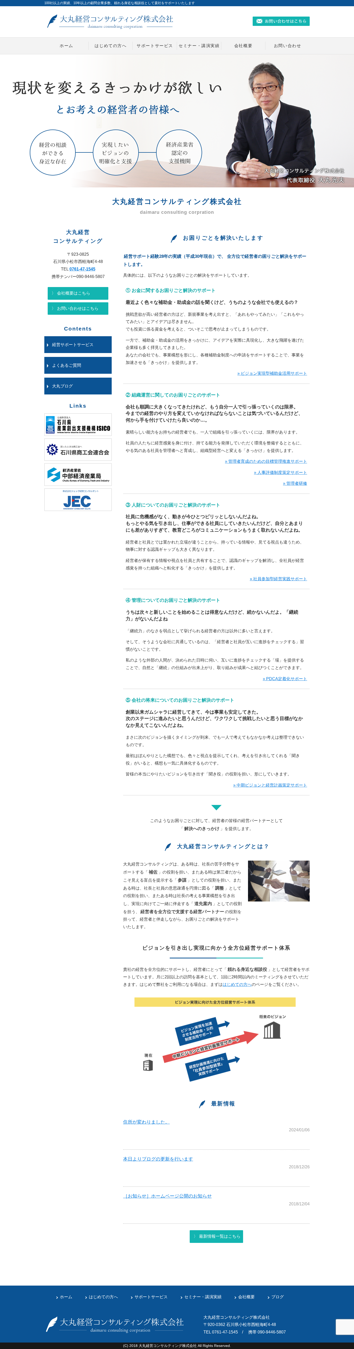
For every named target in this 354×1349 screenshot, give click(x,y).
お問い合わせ (287, 45)
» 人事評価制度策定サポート (280, 472)
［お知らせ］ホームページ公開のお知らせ (167, 1196)
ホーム (66, 45)
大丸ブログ (62, 386)
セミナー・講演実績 (199, 45)
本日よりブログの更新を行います (158, 1159)
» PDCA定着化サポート (285, 679)
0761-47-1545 (82, 269)
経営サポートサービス (73, 344)
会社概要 (243, 45)
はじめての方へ (110, 45)
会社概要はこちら (73, 293)
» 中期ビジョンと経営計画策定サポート (270, 785)
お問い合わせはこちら (77, 308)
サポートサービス (155, 45)
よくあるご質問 (66, 365)
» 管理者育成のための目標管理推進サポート (266, 461)
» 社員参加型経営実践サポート (278, 579)
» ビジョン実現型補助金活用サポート (272, 373)
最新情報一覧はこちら (219, 1236)
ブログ (277, 1297)
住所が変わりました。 (146, 1122)
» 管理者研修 (295, 483)
